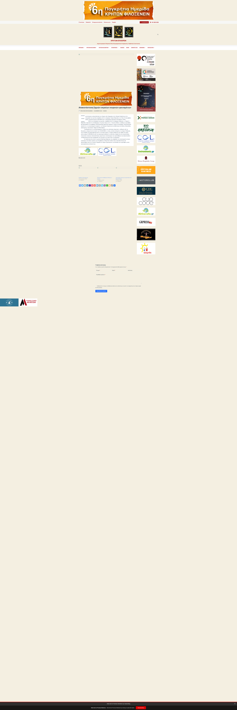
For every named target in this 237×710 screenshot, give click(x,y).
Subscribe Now (141, 707)
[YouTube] (157, 22)
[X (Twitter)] (154, 22)
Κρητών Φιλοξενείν (91, 47)
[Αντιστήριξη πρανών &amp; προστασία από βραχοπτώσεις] (124, 172)
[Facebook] (152, 22)
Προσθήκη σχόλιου (100, 274)
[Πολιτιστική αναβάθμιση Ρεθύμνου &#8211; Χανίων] (105, 172)
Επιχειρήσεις (114, 47)
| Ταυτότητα (81, 22)
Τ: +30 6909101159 (144, 22)
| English (114, 22)
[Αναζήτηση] (157, 34)
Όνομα (98, 270)
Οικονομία (142, 47)
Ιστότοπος (130, 270)
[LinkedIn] (150, 22)
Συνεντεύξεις (134, 47)
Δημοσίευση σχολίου (101, 291)
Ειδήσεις (122, 47)
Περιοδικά (81, 47)
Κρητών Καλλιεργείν (103, 47)
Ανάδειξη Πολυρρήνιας (83, 177)
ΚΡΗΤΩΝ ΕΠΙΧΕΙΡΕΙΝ (118, 41)
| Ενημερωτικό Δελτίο (97, 22)
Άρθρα (127, 47)
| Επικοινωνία (107, 22)
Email (113, 270)
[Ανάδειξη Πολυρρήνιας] (87, 172)
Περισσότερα (151, 47)
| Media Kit (88, 22)
